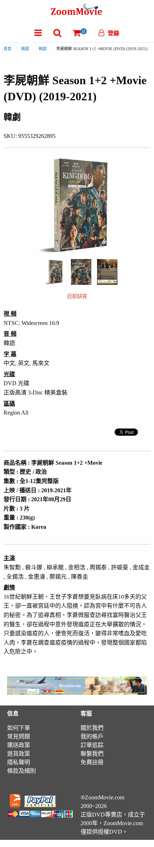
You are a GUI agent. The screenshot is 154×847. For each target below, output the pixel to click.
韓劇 (43, 49)
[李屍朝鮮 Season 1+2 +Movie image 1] (54, 272)
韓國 (25, 49)
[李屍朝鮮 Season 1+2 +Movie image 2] (81, 272)
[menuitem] (38, 32)
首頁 (7, 49)
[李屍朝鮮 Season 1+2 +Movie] (54, 271)
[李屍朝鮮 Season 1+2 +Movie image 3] (107, 272)
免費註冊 (92, 762)
